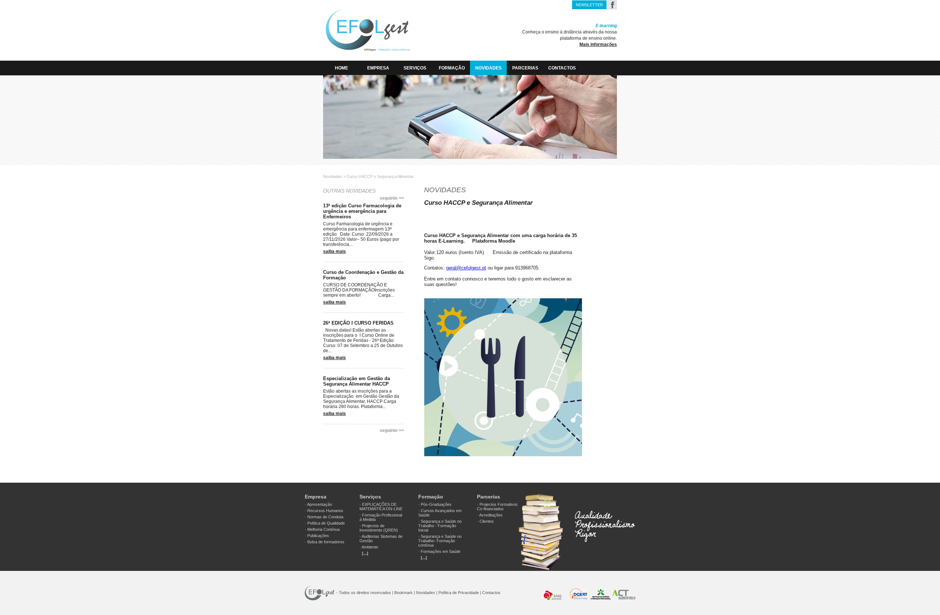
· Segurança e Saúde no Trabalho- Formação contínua (440, 540)
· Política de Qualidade (325, 523)
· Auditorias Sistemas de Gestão (380, 538)
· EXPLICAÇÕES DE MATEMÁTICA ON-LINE (380, 506)
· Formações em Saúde (439, 551)
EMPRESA (378, 68)
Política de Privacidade (458, 592)
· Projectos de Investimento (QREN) (378, 527)
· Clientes (485, 521)
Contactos (562, 68)
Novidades (488, 68)
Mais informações (598, 44)
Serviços (415, 68)
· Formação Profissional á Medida (380, 517)
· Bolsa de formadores (324, 542)
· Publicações (317, 535)
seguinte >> (392, 198)
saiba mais (334, 251)
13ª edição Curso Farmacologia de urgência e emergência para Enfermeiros (362, 211)
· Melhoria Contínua (322, 529)
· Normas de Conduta (324, 517)
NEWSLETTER (589, 5)
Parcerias (525, 68)
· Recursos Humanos (324, 510)
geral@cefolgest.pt (466, 268)
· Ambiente (368, 547)
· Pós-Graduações (435, 504)
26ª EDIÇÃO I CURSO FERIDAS (358, 323)
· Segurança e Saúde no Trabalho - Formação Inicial (440, 525)
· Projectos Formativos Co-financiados (497, 506)
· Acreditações (490, 515)
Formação (452, 68)
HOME (341, 68)
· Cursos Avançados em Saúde (440, 512)
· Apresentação (318, 504)
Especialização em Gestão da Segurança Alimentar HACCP (356, 381)
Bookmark (403, 592)
